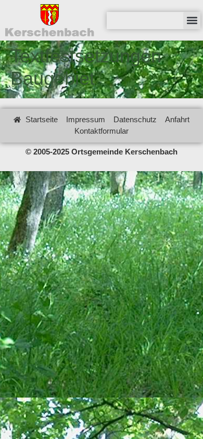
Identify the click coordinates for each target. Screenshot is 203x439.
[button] (191, 20)
